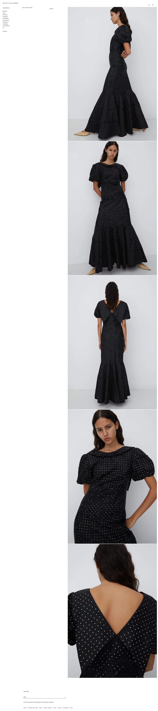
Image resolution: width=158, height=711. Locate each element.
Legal (54, 707)
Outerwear (6, 18)
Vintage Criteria (47, 707)
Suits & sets (6, 20)
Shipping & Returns (33, 707)
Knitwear (5, 16)
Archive (5, 31)
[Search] (148, 5)
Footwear (5, 24)
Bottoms (5, 14)
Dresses (5, 11)
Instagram (65, 707)
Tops (4, 13)
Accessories (6, 25)
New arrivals (6, 7)
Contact (59, 707)
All (3, 27)
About (25, 707)
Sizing (40, 707)
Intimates (5, 22)
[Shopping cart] (152, 5)
